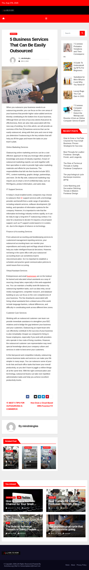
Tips (7, 523)
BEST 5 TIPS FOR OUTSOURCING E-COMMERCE (15, 406)
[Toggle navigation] (46, 19)
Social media (10, 497)
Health (51, 523)
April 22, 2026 (56, 533)
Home (67, 565)
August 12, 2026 (14, 508)
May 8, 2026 (55, 508)
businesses (31, 276)
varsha (11, 465)
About (73, 565)
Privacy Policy (81, 565)
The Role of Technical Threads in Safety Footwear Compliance (73, 165)
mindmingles (25, 58)
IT (22, 198)
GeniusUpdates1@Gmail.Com (30, 566)
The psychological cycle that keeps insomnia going (74, 177)
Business (14, 33)
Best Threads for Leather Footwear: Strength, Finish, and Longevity (74, 154)
